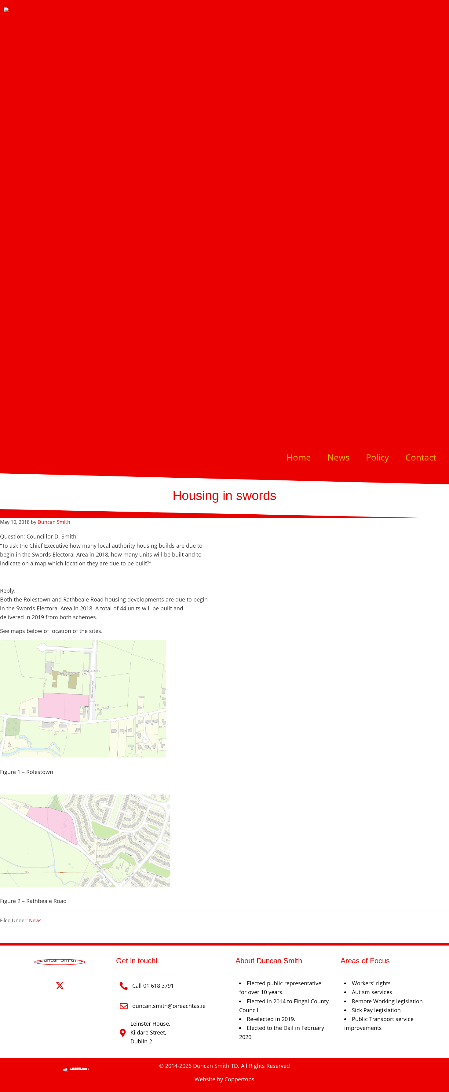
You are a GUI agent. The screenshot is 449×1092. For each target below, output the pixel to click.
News (35, 920)
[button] (42, 985)
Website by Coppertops (224, 1079)
